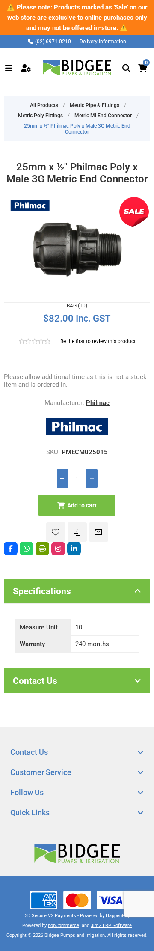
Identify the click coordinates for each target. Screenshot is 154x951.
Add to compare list (77, 532)
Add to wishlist (55, 532)
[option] (77, 17)
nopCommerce (63, 925)
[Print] (42, 548)
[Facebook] (11, 548)
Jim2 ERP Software (111, 925)
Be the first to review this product (98, 341)
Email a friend (98, 532)
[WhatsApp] (26, 548)
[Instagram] (58, 548)
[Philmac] (77, 436)
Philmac (98, 403)
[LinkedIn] (74, 548)
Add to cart (82, 505)
